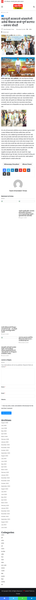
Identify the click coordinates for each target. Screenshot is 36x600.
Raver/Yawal (27, 164)
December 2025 (5, 444)
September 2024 (5, 486)
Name (3, 387)
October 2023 (5, 516)
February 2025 (5, 472)
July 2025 (3, 458)
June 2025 (4, 461)
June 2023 (4, 527)
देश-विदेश (3, 551)
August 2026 (4, 422)
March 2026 (4, 436)
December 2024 (5, 477)
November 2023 (5, 513)
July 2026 (3, 425)
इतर (7, 12)
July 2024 (3, 491)
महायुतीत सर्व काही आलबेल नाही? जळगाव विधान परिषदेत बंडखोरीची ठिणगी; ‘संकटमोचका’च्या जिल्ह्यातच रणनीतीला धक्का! (8, 350)
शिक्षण (2, 579)
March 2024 (4, 502)
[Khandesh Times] (18, 6)
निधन (2, 557)
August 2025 (4, 455)
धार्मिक (2, 554)
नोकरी (2, 559)
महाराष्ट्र (3, 568)
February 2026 (5, 439)
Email (3, 393)
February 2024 (5, 505)
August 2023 (4, 522)
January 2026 (4, 442)
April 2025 (4, 466)
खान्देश (2, 543)
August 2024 (4, 489)
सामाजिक (3, 581)
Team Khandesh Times (8, 29)
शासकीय (3, 576)
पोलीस (2, 562)
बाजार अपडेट (3, 565)
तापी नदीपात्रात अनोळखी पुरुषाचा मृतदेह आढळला (14, 1)
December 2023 (5, 511)
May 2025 (3, 464)
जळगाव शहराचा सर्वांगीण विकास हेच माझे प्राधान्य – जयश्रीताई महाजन (26, 339)
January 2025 (4, 475)
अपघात (2, 535)
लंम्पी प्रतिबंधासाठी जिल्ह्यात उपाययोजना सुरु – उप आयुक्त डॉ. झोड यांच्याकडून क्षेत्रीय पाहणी (9, 329)
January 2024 (4, 508)
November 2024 (5, 480)
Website (3, 399)
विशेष (2, 573)
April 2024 (4, 500)
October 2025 (5, 450)
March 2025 (4, 469)
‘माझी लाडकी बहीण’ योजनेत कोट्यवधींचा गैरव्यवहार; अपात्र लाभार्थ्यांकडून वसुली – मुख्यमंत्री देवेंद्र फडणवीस (26, 213)
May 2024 (3, 497)
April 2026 (4, 433)
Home (4, 12)
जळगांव (2, 548)
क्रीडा (2, 540)
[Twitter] (8, 170)
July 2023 (3, 524)
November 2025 (5, 447)
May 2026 (3, 431)
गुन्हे (2, 546)
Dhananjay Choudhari (12, 164)
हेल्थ (2, 584)
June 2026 (4, 428)
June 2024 (4, 494)
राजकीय (2, 570)
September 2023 (5, 519)
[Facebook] (4, 170)
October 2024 (5, 483)
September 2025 (5, 453)
